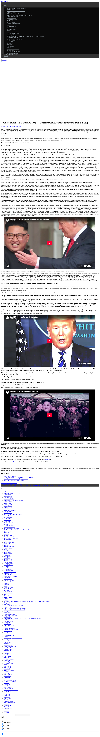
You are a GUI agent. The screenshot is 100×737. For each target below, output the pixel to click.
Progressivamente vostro (13, 49)
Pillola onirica (10, 46)
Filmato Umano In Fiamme (13, 23)
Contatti (6, 56)
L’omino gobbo (11, 35)
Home (5, 5)
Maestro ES (10, 42)
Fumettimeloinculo (11, 26)
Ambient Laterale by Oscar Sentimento (16, 8)
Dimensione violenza (12, 19)
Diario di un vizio (11, 18)
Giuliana (9, 27)
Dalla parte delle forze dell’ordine (15, 13)
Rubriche (6, 6)
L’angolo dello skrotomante (13, 33)
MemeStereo (10, 43)
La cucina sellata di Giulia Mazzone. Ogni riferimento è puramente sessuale (25, 36)
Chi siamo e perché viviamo (11, 54)
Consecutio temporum (12, 12)
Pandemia (9, 44)
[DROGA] (3, 60)
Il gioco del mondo (11, 29)
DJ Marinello (10, 20)
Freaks (8, 25)
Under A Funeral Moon (12, 53)
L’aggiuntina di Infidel (12, 32)
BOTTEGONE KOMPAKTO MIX (16, 11)
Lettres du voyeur (11, 40)
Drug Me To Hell (11, 22)
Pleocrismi (9, 47)
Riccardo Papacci (11, 50)
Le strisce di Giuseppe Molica (14, 39)
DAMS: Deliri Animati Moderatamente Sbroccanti (19, 15)
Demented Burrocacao (12, 16)
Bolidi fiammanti (11, 9)
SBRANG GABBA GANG (14, 51)
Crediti (5, 57)
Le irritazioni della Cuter (13, 37)
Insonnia (9, 30)
